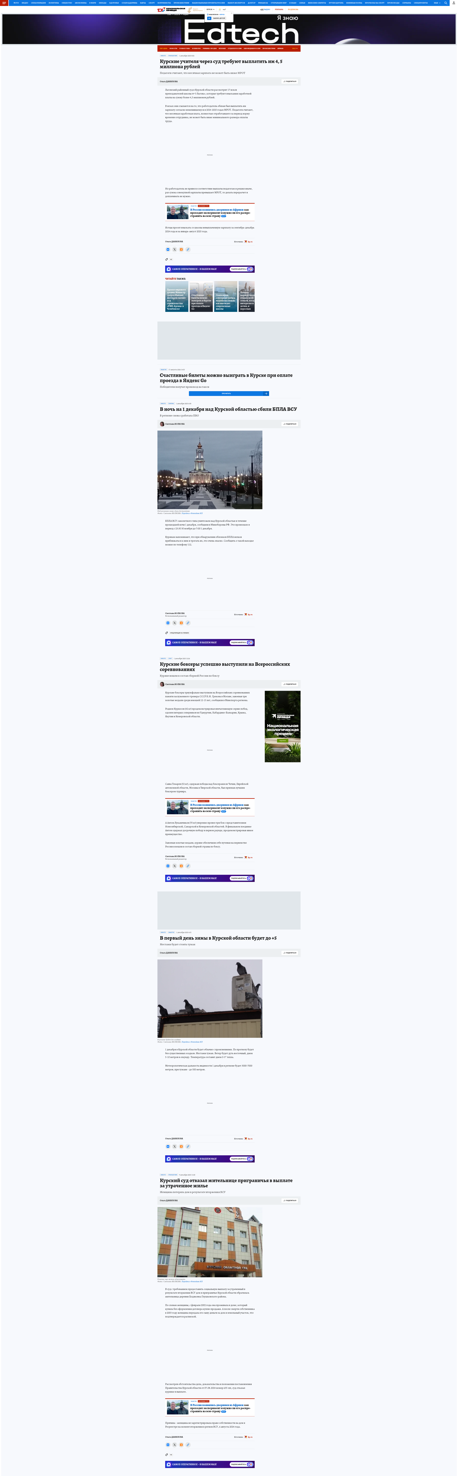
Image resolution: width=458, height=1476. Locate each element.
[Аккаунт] (454, 3)
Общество (67, 3)
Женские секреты (317, 3)
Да (209, 18)
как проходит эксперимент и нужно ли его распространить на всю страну (220, 213)
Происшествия (181, 3)
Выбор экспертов (236, 3)
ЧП (171, 259)
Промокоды (393, 3)
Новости (173, 48)
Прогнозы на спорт (374, 3)
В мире (92, 3)
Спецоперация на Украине (179, 633)
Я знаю (292, 3)
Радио (267, 9)
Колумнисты (164, 3)
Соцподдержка (129, 3)
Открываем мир (278, 3)
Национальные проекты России (208, 3)
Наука (143, 3)
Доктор (251, 3)
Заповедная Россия (252, 48)
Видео (25, 3)
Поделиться (291, 81)
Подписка (293, 9)
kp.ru (250, 241)
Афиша (280, 48)
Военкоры (196, 48)
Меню (4, 3)
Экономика (80, 3)
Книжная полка (354, 3)
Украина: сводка (210, 48)
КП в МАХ (222, 48)
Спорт (152, 3)
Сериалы (406, 3)
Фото (16, 3)
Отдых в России (235, 48)
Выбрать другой (219, 18)
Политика (54, 3)
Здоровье (114, 3)
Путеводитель (336, 3)
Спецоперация (38, 3)
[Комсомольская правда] (171, 9)
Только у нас (184, 48)
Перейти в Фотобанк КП (192, 513)
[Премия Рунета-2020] (194, 10)
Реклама (279, 9)
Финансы (263, 3)
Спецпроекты (421, 3)
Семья (302, 3)
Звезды (102, 3)
